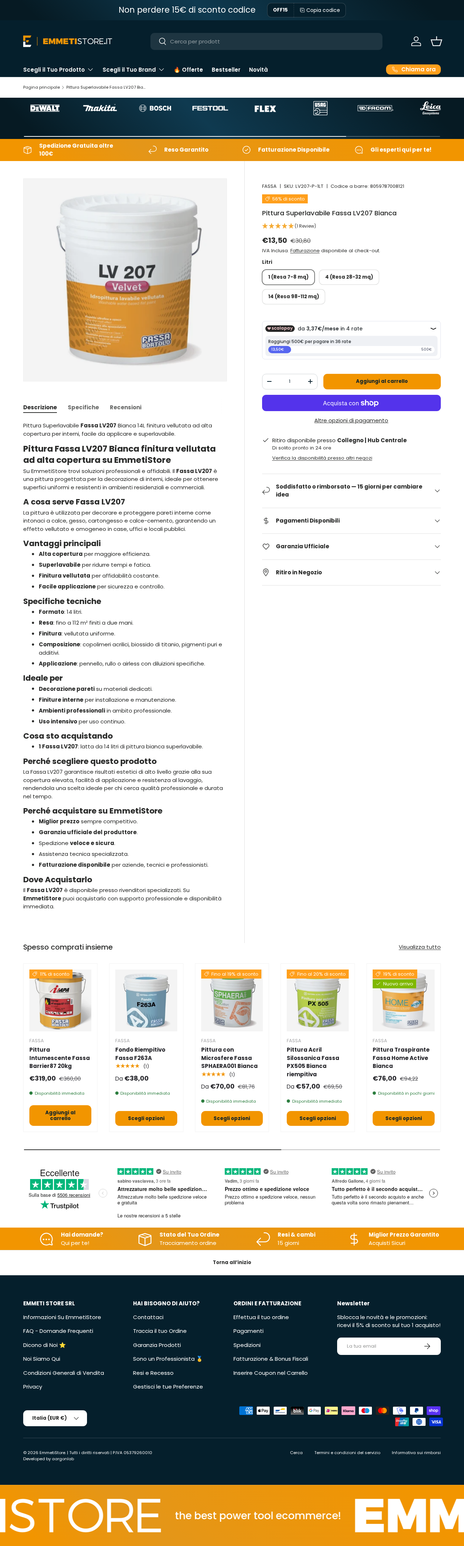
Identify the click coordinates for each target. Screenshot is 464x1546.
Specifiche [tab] (83, 407)
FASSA (269, 186)
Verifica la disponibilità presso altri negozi (322, 458)
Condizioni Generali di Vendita (63, 1373)
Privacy (32, 1386)
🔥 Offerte (188, 69)
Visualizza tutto (420, 947)
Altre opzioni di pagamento (351, 420)
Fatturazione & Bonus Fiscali (270, 1359)
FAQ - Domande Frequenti (58, 1331)
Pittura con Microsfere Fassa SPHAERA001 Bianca (229, 1058)
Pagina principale (41, 87)
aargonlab (63, 1459)
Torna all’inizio (232, 1262)
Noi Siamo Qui (41, 1359)
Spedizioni (247, 1345)
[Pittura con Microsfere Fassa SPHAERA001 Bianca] (232, 1000)
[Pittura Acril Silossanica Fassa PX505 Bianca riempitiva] (318, 1000)
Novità (258, 69)
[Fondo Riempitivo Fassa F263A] (146, 1000)
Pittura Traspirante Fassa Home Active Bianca (401, 1058)
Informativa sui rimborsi (416, 1453)
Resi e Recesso (153, 1373)
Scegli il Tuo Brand (129, 69)
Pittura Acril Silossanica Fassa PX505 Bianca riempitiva (313, 1062)
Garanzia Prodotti (157, 1345)
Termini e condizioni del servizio (347, 1453)
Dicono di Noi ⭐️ (44, 1345)
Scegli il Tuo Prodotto (54, 69)
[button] (436, 41)
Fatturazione (305, 250)
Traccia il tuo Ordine (160, 1331)
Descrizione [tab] (40, 407)
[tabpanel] (125, 666)
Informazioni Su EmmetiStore (62, 1317)
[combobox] (266, 41)
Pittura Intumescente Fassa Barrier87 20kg (59, 1058)
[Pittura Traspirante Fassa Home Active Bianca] (404, 1000)
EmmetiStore (52, 1453)
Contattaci (148, 1317)
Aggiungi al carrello (382, 381)
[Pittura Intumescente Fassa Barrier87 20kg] (60, 1000)
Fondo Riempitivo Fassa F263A (140, 1054)
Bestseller (226, 69)
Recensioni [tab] (125, 407)
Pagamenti (248, 1331)
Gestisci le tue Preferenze (168, 1386)
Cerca (296, 1453)
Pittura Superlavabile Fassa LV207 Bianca (107, 87)
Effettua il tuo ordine (261, 1317)
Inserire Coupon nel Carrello (270, 1373)
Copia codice (323, 10)
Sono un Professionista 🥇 (168, 1359)
